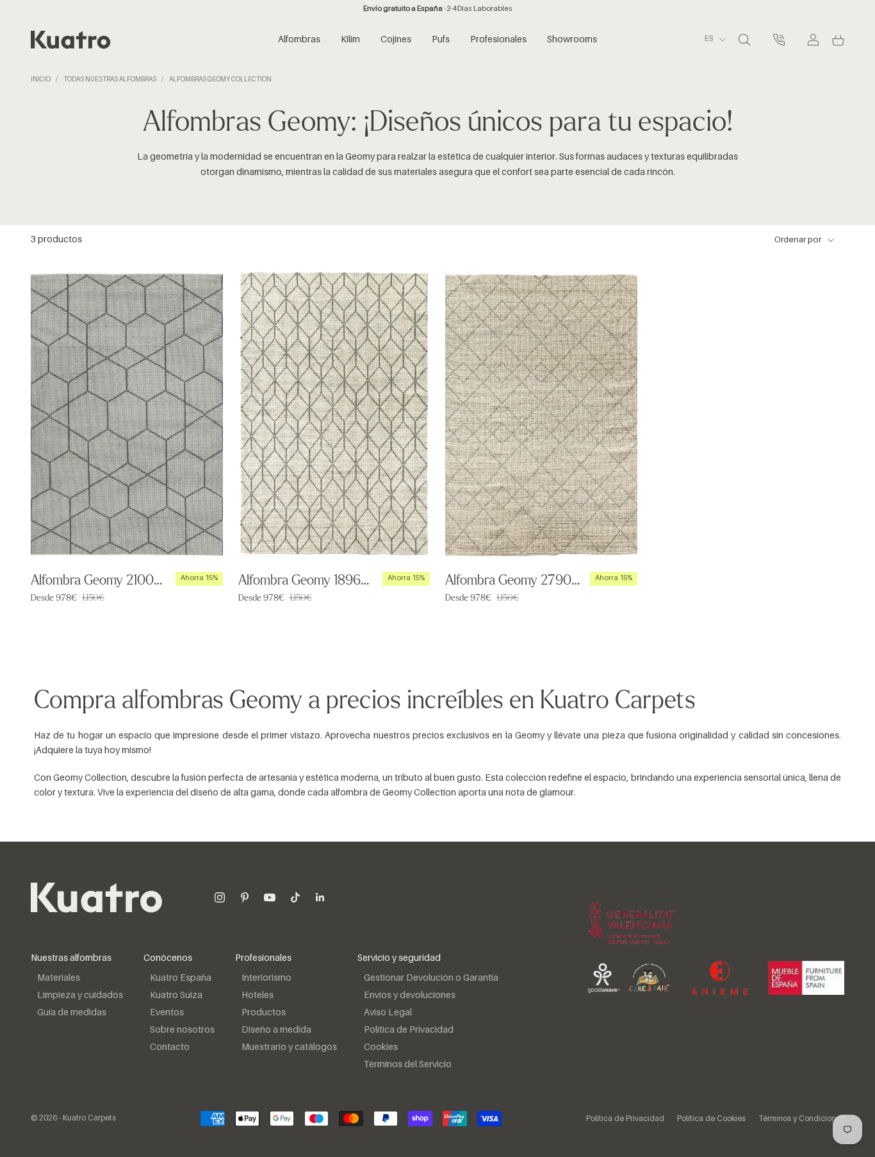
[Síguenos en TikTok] (295, 897)
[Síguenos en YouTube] (269, 897)
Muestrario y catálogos (289, 1047)
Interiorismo (266, 978)
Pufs (441, 39)
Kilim (350, 39)
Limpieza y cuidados (80, 995)
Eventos (167, 1012)
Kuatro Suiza (176, 995)
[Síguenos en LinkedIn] (320, 897)
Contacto (170, 1047)
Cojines (395, 39)
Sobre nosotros (182, 1030)
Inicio (41, 79)
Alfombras (299, 39)
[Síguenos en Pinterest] (244, 897)
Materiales (58, 978)
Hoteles (257, 995)
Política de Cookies (711, 1119)
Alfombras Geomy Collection (220, 79)
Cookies (381, 1047)
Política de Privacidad (409, 1030)
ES (709, 40)
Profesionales (498, 39)
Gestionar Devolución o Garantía (431, 978)
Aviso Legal (388, 1012)
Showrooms (572, 39)
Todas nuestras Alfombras (109, 79)
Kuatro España (180, 978)
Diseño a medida (276, 1030)
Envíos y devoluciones (409, 995)
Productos (263, 1012)
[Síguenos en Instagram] (219, 897)
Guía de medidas (71, 1012)
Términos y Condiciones (801, 1119)
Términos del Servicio (408, 1064)
